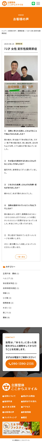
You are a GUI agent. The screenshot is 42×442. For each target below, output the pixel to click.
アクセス (26, 406)
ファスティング (10, 417)
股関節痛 (19, 44)
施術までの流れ (30, 401)
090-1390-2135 (22, 363)
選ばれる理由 (29, 396)
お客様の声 (9, 412)
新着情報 (27, 412)
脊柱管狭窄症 (8, 283)
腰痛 (5, 317)
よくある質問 (9, 406)
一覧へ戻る (21, 257)
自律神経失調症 (9, 288)
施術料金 (8, 401)
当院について (10, 396)
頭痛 (5, 293)
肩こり (5, 312)
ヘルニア (6, 278)
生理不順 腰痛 (9, 273)
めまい (5, 307)
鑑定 (25, 417)
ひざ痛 (5, 298)
